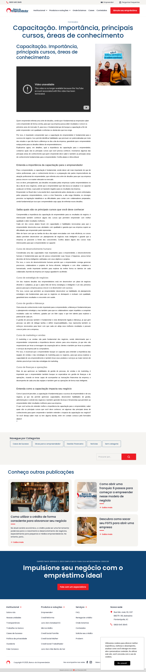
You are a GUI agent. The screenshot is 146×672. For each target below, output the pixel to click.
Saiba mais (18, 542)
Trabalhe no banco (15, 628)
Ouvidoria (10, 644)
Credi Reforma (47, 617)
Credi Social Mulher (49, 638)
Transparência (13, 623)
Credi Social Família (50, 633)
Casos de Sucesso (21, 444)
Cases (91, 10)
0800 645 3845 (15, 2)
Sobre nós (10, 612)
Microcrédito (47, 628)
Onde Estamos (79, 10)
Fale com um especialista (73, 587)
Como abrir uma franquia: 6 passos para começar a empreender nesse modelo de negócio (116, 492)
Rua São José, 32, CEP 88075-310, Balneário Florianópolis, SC (123, 616)
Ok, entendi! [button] (122, 663)
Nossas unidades (13, 617)
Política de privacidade (16, 638)
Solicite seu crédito (84, 633)
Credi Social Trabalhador (52, 644)
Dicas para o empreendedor (48, 444)
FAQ (78, 612)
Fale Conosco (12, 649)
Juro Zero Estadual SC (51, 623)
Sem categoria (111, 444)
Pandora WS (82, 670)
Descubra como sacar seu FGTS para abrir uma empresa (116, 523)
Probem (79, 638)
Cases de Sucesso (14, 633)
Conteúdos (101, 10)
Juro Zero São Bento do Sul (53, 649)
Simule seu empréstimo (125, 10)
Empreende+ (109, 2)
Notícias (94, 444)
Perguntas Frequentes (131, 2)
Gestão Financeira (75, 444)
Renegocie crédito (84, 617)
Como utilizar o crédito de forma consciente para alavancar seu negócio (38, 519)
